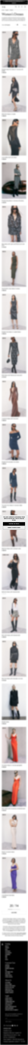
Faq (6, 970)
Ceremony (7, 954)
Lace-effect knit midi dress (9, 157)
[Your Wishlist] (22, 6)
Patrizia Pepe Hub (9, 987)
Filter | (6, 25)
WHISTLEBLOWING (9, 1008)
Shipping (7, 965)
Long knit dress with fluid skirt (10, 418)
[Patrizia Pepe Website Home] (5, 7)
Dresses (11, 10)
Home (3, 10)
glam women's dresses (21, 933)
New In (6, 946)
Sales (6, 959)
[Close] (26, 2)
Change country (9, 992)
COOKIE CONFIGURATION (10, 1006)
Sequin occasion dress (8, 852)
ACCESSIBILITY (8, 1004)
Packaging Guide (9, 990)
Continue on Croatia (14, 523)
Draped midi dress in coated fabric (11, 332)
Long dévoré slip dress (8, 895)
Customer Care (9, 971)
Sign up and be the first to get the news (14, 2)
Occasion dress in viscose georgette (12, 765)
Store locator (9, 976)
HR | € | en (8, 1021)
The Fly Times (8, 984)
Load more (14, 912)
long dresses (10, 930)
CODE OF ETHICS (9, 1003)
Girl (6, 957)
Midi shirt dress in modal (8, 114)
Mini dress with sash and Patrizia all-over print (13, 245)
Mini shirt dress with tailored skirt (11, 635)
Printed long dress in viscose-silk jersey (13, 200)
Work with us (8, 989)
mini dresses (9, 921)
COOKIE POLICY (8, 998)
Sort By (24, 25)
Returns (7, 966)
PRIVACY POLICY (8, 999)
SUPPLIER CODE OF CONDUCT (11, 1010)
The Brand (7, 982)
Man (6, 956)
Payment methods (9, 968)
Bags (6, 949)
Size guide (7, 973)
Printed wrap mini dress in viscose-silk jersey (12, 70)
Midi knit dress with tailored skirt (11, 592)
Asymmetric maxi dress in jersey (11, 288)
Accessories (8, 952)
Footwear (7, 951)
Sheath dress (5, 722)
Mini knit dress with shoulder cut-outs (12, 678)
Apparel (7, 10)
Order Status (8, 975)
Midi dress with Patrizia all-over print (12, 375)
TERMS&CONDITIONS (9, 1001)
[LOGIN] (19, 6)
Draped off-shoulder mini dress (10, 462)
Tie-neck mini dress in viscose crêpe (12, 505)
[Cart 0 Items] (25, 6)
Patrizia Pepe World (10, 985)
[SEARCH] (16, 6)
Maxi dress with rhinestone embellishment (13, 808)
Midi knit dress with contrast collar (11, 548)
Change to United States (14, 527)
